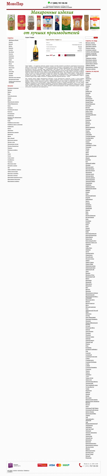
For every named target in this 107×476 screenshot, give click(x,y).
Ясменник (88, 458)
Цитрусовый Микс (91, 413)
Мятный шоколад (91, 307)
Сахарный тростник (91, 356)
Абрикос (88, 73)
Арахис (88, 86)
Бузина (88, 118)
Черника (88, 434)
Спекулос (88, 369)
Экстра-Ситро (90, 447)
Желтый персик (90, 170)
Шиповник (89, 440)
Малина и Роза (90, 275)
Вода (9, 94)
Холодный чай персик (92, 410)
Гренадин (88, 147)
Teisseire (11, 75)
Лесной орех (89, 257)
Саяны (88, 358)
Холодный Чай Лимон (92, 408)
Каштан (88, 210)
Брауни (88, 116)
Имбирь (88, 190)
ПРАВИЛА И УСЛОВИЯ (66, 7)
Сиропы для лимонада (92, 51)
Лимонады (10, 130)
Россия (80, 46)
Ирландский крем (91, 195)
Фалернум (89, 390)
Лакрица (88, 249)
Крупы (9, 128)
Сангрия (88, 353)
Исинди (88, 197)
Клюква (88, 222)
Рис (9, 152)
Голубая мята (90, 138)
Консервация (11, 113)
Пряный (88, 338)
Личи (87, 271)
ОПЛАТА (51, 7)
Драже (9, 100)
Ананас (88, 80)
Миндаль (88, 291)
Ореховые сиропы (91, 46)
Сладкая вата (90, 360)
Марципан (89, 285)
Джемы (9, 98)
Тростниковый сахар (92, 385)
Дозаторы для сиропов (15, 77)
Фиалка (88, 394)
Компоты (10, 111)
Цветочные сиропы (91, 61)
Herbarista (11, 57)
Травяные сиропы (91, 58)
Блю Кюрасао (90, 109)
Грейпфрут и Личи (91, 145)
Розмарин (88, 347)
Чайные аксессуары (13, 171)
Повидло (10, 148)
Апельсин (88, 84)
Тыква (87, 388)
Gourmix (11, 54)
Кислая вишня (90, 217)
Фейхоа (88, 392)
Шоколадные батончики (14, 179)
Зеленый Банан (90, 179)
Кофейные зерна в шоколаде (15, 124)
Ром (87, 351)
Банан (87, 95)
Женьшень (89, 172)
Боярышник (89, 113)
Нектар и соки (11, 142)
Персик (88, 329)
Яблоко (88, 449)
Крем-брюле (89, 237)
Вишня (88, 125)
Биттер (88, 107)
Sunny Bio (11, 71)
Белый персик (90, 100)
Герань (88, 131)
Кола (87, 226)
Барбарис (88, 96)
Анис (87, 82)
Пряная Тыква (90, 337)
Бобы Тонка (89, 111)
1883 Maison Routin (13, 40)
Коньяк (88, 228)
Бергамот (88, 105)
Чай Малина (89, 425)
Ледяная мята (90, 253)
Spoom (10, 69)
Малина (88, 273)
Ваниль (88, 122)
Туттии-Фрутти (90, 387)
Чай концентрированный (92, 423)
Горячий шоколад (12, 96)
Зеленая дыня (90, 174)
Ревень (88, 344)
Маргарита (89, 284)
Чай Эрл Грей (90, 429)
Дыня (87, 154)
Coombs (11, 50)
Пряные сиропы (90, 48)
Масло (9, 136)
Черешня (88, 431)
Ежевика (88, 159)
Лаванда (88, 244)
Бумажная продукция (13, 88)
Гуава (87, 150)
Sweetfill (11, 73)
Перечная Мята (90, 328)
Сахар (9, 154)
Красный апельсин (91, 233)
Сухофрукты (11, 159)
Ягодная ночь (90, 452)
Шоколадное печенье (92, 445)
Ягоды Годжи (89, 454)
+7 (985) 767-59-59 (58, 3)
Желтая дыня (89, 167)
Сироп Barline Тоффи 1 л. (54, 39)
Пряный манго (90, 340)
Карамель (10, 107)
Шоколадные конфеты (13, 181)
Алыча (87, 77)
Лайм (87, 246)
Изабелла (88, 185)
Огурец (88, 315)
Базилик (88, 93)
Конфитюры (11, 115)
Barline (10, 46)
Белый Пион (89, 102)
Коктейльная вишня (13, 109)
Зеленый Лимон (90, 181)
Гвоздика (88, 129)
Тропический (89, 383)
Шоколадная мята (91, 443)
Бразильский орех (91, 114)
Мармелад (10, 134)
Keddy (10, 59)
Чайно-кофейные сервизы (14, 169)
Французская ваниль (92, 399)
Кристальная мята (91, 240)
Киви (87, 213)
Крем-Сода (89, 239)
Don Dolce (11, 52)
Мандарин (89, 280)
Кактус (87, 201)
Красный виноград (91, 235)
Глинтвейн (89, 134)
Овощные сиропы (91, 44)
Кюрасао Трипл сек (91, 242)
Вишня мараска (90, 127)
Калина (88, 203)
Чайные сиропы (90, 65)
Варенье (10, 90)
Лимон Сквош (90, 262)
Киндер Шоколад (90, 215)
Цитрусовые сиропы (92, 63)
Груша (87, 149)
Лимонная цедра (90, 266)
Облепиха (88, 313)
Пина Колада (89, 331)
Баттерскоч (89, 98)
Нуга (87, 308)
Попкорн (88, 333)
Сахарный (89, 355)
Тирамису (88, 374)
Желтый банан (90, 168)
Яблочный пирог (90, 450)
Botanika (11, 48)
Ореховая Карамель (91, 319)
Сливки (88, 365)
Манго (87, 278)
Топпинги (10, 161)
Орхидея (88, 321)
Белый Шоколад (90, 104)
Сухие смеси (11, 157)
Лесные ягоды (90, 258)
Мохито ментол (90, 303)
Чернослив (89, 436)
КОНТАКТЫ (57, 7)
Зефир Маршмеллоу (13, 103)
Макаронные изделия (13, 132)
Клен (87, 219)
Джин (87, 152)
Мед (87, 287)
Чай (9, 167)
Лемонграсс (89, 255)
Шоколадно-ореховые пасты (15, 177)
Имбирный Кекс (90, 186)
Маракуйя (88, 282)
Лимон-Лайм (89, 264)
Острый (88, 326)
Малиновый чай (90, 276)
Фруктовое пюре (12, 163)
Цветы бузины (90, 412)
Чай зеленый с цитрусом (90, 419)
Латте (87, 251)
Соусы (9, 156)
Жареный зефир (90, 163)
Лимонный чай (90, 269)
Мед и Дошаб (11, 138)
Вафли (9, 92)
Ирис (87, 194)
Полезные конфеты (13, 150)
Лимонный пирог (90, 267)
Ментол (88, 289)
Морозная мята (90, 299)
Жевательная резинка (13, 101)
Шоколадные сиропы (92, 67)
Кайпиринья (89, 199)
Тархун (88, 371)
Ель (87, 161)
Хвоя (87, 406)
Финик (87, 396)
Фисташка (88, 397)
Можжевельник (90, 294)
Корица (88, 230)
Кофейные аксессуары (13, 122)
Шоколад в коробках (13, 173)
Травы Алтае (89, 378)
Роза (87, 346)
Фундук (88, 404)
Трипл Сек (89, 379)
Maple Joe (11, 61)
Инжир (88, 192)
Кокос (87, 224)
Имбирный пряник (91, 188)
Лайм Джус (89, 248)
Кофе (9, 120)
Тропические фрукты (92, 381)
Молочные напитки (12, 140)
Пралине (88, 335)
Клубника (88, 221)
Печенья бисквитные (13, 146)
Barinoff (11, 44)
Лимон (87, 260)
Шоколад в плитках (13, 175)
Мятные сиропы (90, 42)
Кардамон (88, 206)
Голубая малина (90, 136)
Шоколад (88, 441)
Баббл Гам (89, 91)
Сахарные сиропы (91, 50)
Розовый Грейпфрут (91, 349)
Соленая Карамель (91, 367)
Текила (88, 373)
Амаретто (88, 78)
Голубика (88, 140)
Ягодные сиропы (90, 69)
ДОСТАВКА (45, 7)
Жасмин (88, 165)
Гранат (88, 141)
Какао (9, 105)
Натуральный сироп (14, 79)
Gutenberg (11, 56)
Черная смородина (91, 432)
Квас (87, 212)
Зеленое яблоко (90, 177)
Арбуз (87, 87)
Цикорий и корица (12, 165)
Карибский (89, 208)
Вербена (88, 123)
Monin (10, 63)
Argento (11, 42)
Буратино (88, 120)
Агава (87, 75)
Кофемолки (11, 126)
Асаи (87, 89)
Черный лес (89, 438)
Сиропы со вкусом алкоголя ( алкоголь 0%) (91, 55)
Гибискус (88, 132)
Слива (87, 364)
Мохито (88, 301)
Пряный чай (89, 342)
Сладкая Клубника (91, 362)
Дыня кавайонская (91, 156)
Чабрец (88, 415)
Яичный (88, 456)
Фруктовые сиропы (91, 60)
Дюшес (88, 158)
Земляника (89, 183)
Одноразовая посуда (13, 144)
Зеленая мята (90, 176)
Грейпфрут (89, 143)
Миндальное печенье (92, 293)
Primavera (11, 65)
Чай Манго (89, 427)
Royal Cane (11, 67)
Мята (87, 305)
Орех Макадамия (91, 317)
